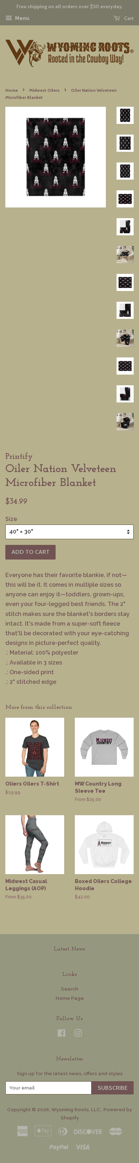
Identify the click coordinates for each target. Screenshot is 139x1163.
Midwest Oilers (44, 90)
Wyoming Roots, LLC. (76, 1109)
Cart (128, 18)
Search (69, 989)
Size (11, 519)
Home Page (70, 998)
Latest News (69, 949)
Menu (21, 18)
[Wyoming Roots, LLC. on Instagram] (78, 1034)
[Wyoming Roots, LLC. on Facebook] (61, 1034)
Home (11, 90)
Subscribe (113, 1087)
